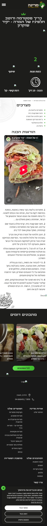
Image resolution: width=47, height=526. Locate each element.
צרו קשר (38, 482)
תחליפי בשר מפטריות (14, 445)
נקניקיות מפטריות (15, 412)
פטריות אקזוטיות (16, 431)
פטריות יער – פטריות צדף (14, 426)
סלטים (40, 472)
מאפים (40, 465)
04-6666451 (19, 399)
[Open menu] (4, 5)
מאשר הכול (23, 508)
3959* (27, 399)
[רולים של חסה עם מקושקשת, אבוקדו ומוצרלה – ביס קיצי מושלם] (31, 342)
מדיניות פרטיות (36, 502)
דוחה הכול (23, 514)
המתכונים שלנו (35, 458)
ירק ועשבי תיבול (16, 441)
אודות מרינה (36, 409)
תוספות (40, 476)
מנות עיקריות (38, 469)
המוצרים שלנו (14, 409)
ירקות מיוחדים (17, 448)
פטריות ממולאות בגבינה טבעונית (13, 436)
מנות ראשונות (38, 462)
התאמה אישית (23, 520)
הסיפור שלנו (38, 412)
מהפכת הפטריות (13, 458)
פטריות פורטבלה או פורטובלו (15, 420)
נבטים (20, 452)
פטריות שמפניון (16, 416)
